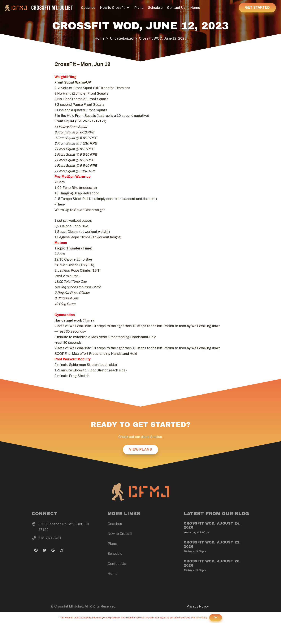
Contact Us (117, 564)
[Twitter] (44, 550)
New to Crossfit (120, 534)
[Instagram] (61, 550)
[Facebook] (36, 550)
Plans (112, 544)
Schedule (115, 554)
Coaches (115, 524)
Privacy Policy (197, 606)
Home (112, 574)
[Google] (53, 550)
